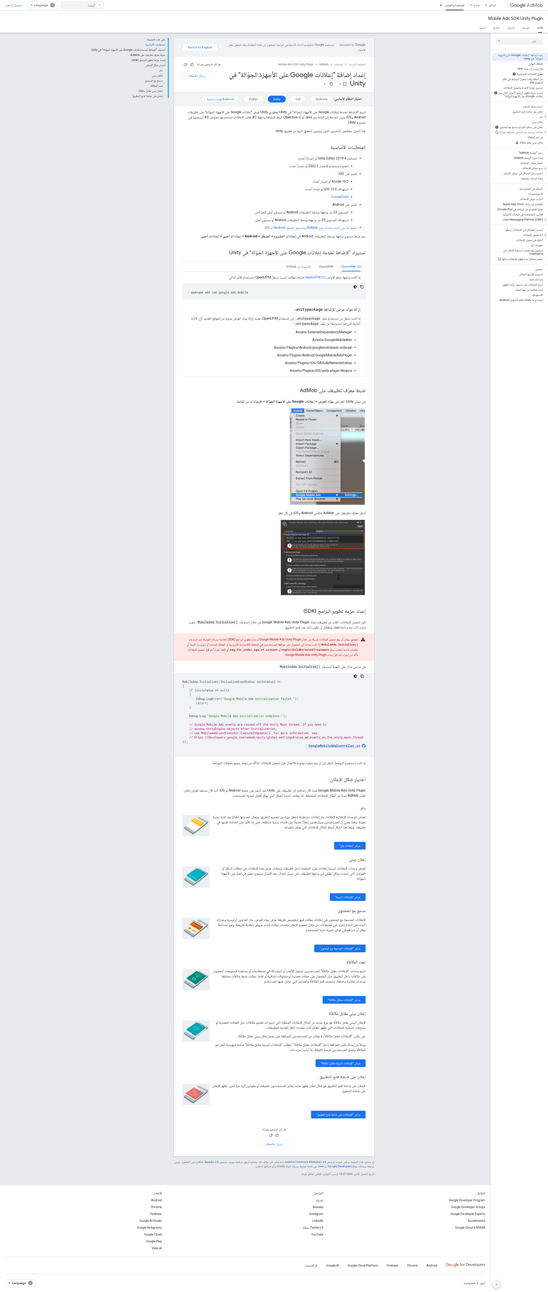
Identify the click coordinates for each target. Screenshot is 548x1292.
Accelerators (476, 1220)
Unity (277, 99)
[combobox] (82, 5)
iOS (298, 99)
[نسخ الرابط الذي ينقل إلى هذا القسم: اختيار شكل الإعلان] (326, 779)
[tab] (351, 266)
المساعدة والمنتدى (455, 5)
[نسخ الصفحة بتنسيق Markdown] (331, 84)
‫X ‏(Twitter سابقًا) (313, 1227)
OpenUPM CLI (315, 277)
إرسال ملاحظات (196, 76)
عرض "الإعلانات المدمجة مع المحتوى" (339, 948)
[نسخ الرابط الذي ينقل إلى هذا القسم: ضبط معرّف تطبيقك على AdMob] (295, 390)
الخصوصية (469, 1283)
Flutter (253, 99)
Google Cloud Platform (363, 1265)
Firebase (156, 1214)
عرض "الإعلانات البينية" (347, 897)
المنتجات (338, 64)
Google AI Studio (151, 1220)
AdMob (535, 5)
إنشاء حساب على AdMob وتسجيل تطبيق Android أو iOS (301, 228)
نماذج (477, 5)
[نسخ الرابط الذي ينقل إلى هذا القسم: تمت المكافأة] (342, 962)
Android (321, 99)
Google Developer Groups (468, 1207)
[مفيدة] (192, 64)
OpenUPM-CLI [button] (351, 266)
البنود (482, 1283)
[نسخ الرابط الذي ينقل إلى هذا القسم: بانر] (356, 808)
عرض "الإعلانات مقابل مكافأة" (344, 1000)
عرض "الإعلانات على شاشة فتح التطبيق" (338, 1114)
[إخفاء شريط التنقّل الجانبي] (496, 1284)
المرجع (526, 28)
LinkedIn (317, 1220)
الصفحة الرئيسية (357, 64)
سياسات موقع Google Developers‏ (347, 1166)
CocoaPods (339, 197)
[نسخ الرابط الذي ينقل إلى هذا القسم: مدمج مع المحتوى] (333, 911)
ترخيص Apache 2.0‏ (216, 1162)
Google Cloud (153, 1234)
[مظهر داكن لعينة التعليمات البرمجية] (355, 286)
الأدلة (540, 28)
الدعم (482, 28)
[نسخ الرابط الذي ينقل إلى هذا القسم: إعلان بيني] (345, 859)
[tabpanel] (274, 324)
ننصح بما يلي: (348, 228)
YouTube (317, 1234)
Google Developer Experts (468, 1214)
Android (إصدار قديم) (220, 99)
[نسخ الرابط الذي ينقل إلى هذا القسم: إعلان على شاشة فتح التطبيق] (315, 1077)
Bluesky (318, 1207)
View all (157, 1248)
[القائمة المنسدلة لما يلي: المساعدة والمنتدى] (440, 5)
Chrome (156, 1207)
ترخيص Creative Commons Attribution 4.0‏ (309, 1162)
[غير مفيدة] (185, 64)
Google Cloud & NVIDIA (470, 1227)
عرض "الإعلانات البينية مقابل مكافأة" (340, 1063)
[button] (520, 116)
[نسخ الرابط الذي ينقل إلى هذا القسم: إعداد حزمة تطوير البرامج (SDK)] (299, 611)
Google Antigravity (149, 1227)
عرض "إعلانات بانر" (349, 846)
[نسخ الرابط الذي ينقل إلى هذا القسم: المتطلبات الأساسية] (326, 147)
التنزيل (511, 28)
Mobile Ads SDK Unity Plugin (515, 18)
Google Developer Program (467, 1200)
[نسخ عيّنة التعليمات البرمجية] (362, 286)
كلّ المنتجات (311, 1265)
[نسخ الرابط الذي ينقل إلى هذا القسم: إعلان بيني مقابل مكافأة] (324, 1013)
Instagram (316, 1214)
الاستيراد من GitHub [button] (298, 266)
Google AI (332, 1265)
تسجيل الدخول (13, 5)
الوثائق (492, 5)
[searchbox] (519, 41)
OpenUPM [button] (326, 266)
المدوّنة (319, 1200)
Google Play (154, 1241)
